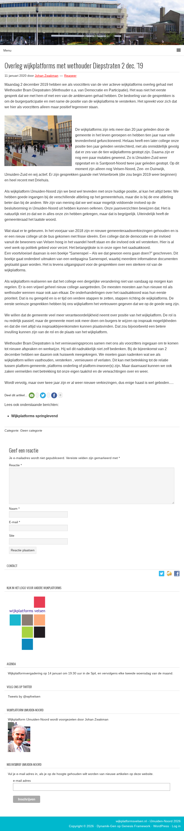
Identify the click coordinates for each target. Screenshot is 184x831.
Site (11, 535)
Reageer (70, 75)
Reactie (15, 465)
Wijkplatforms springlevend (34, 416)
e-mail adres (22, 780)
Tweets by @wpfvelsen (24, 696)
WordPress (161, 826)
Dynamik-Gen (106, 826)
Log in (176, 826)
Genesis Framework (136, 826)
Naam (14, 508)
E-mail (14, 522)
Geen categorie (31, 430)
